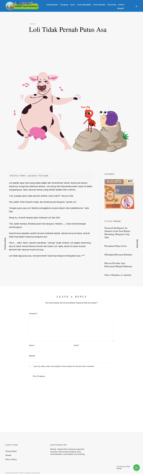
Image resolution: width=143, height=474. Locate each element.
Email (76, 345)
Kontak (8, 455)
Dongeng (64, 5)
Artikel (121, 5)
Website (32, 356)
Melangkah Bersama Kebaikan (118, 254)
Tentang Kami (11, 451)
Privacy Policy (11, 459)
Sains (72, 5)
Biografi (120, 8)
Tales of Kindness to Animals (117, 274)
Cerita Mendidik (84, 5)
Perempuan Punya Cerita (115, 245)
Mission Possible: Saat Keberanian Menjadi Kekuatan (118, 265)
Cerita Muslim (99, 5)
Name (32, 345)
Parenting (112, 5)
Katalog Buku (52, 5)
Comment (33, 313)
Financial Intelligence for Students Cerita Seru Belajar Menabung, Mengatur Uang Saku (117, 232)
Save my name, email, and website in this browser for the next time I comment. (64, 366)
